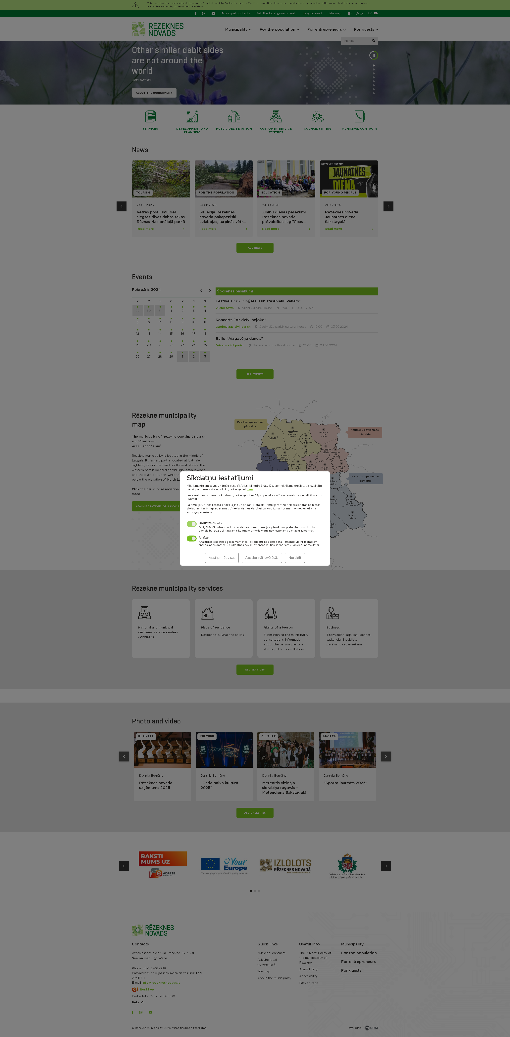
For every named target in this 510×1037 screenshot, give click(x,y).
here (250, 489)
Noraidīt (294, 557)
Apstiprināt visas (222, 557)
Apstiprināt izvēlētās (262, 557)
